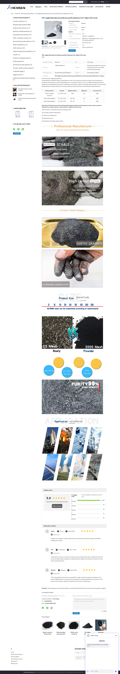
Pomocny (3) (56, 553)
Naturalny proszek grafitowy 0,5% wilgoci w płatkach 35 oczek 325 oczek (101, 633)
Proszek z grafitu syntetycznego (22, 68)
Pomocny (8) (56, 573)
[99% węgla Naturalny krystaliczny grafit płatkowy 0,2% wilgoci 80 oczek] (53, 30)
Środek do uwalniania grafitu (21, 58)
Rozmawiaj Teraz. (95, 2)
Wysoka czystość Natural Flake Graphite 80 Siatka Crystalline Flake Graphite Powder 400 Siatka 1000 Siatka (47, 633)
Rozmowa (72, 50)
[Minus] (116, 636)
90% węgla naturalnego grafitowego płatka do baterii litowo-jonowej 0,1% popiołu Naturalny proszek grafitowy (87, 633)
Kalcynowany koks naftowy (21, 34)
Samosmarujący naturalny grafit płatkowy (58, 588)
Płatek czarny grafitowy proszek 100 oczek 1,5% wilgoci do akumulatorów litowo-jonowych (74, 633)
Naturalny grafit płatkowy (27, 13)
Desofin (15, 54)
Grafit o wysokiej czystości (20, 38)
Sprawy (108, 6)
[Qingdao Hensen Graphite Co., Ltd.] (16, 7)
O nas (45, 6)
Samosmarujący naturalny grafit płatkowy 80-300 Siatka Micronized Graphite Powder (60, 633)
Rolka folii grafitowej (19, 44)
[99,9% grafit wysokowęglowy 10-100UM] (14, 94)
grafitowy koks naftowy (20, 28)
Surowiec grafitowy (18, 21)
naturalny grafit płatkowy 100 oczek (79, 588)
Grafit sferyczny (17, 48)
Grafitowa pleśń (17, 61)
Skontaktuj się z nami (86, 6)
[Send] (116, 671)
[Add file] (88, 671)
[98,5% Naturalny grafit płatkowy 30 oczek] (14, 99)
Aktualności (99, 6)
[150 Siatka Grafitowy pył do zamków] (14, 90)
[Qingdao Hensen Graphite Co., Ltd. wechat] (24, 129)
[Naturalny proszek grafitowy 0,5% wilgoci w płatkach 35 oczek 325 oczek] (101, 625)
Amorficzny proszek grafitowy (21, 65)
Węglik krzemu (17, 75)
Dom (31, 6)
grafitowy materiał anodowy (21, 31)
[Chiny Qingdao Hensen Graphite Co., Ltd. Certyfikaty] (17, 114)
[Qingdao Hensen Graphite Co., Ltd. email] (15, 129)
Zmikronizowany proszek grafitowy (23, 51)
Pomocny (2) (56, 534)
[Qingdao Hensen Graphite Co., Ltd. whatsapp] (19, 129)
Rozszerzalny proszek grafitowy (22, 41)
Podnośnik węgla (18, 71)
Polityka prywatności (29, 672)
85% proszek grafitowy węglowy (97, 588)
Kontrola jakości (71, 6)
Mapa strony (14, 663)
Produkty (38, 6)
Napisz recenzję (57, 506)
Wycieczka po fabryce (56, 6)
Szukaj (85, 2)
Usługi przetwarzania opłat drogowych (24, 78)
